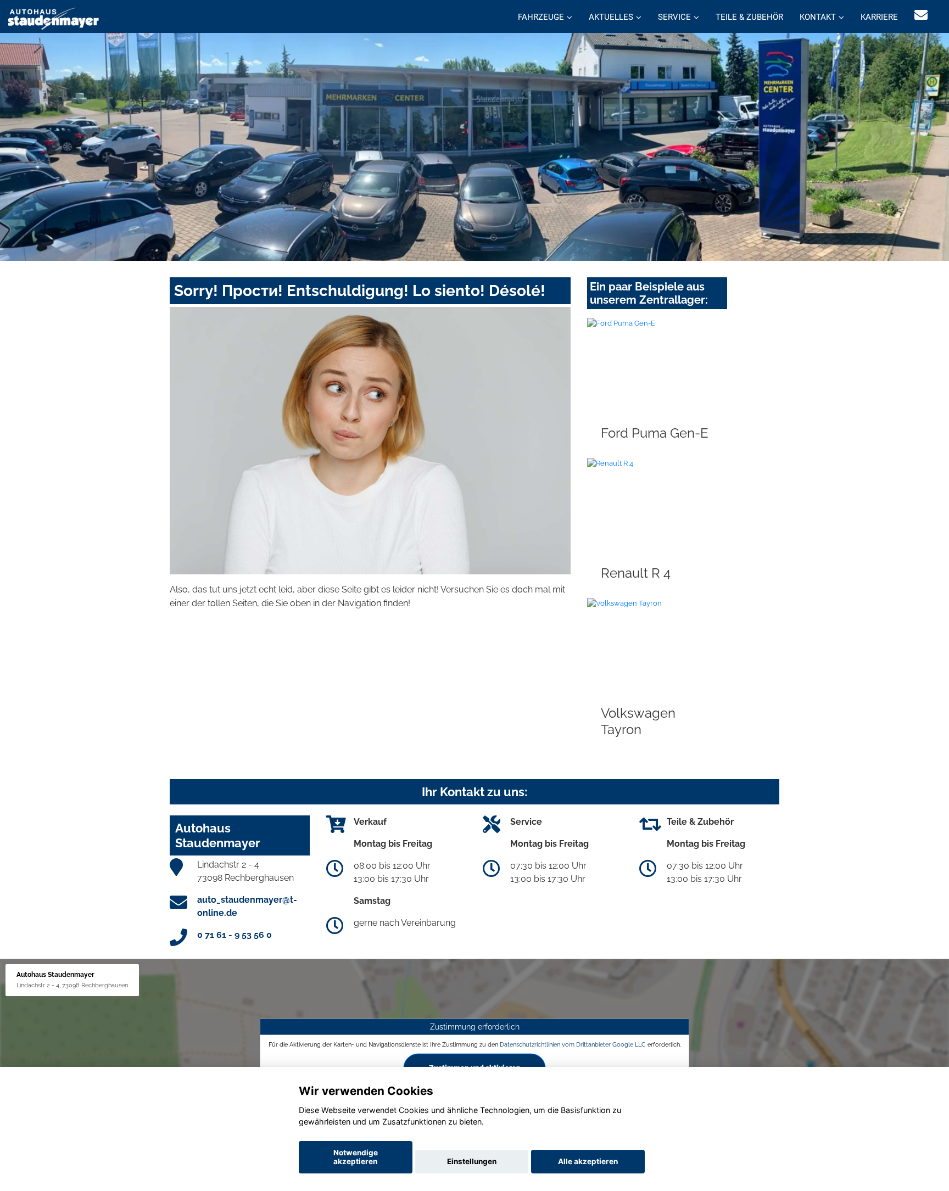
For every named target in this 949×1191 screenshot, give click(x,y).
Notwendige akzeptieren (355, 1157)
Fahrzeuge (541, 17)
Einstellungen (471, 1161)
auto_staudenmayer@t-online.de (247, 906)
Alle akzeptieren (588, 1161)
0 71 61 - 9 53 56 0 (234, 935)
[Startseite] (53, 18)
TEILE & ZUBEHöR (749, 17)
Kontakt (818, 17)
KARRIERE (879, 17)
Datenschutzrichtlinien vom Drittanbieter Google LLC (573, 1044)
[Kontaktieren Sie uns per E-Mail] (921, 15)
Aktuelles (611, 17)
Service (674, 17)
